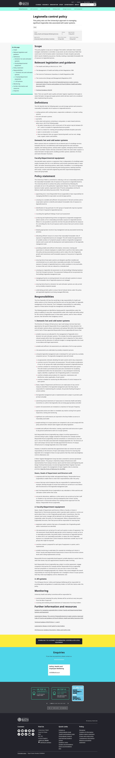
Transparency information (86, 738)
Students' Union (63, 742)
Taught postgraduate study (67, 734)
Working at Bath (56, 9)
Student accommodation (66, 744)
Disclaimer (82, 730)
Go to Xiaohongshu (33, 734)
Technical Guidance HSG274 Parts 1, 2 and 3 (47, 622)
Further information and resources (21, 87)
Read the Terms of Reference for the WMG (53, 469)
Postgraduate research (65, 736)
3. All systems (18, 81)
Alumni (94, 2)
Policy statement (18, 68)
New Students (87, 2)
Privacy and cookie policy (86, 736)
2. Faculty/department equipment (21, 78)
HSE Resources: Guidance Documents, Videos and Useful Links (52, 630)
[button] (47, 703)
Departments (69, 4)
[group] (40, 693)
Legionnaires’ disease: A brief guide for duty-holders (50, 626)
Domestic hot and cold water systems (23, 60)
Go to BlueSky (22, 730)
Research (45, 4)
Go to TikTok (19, 734)
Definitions (17, 56)
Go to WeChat (22, 734)
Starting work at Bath (45, 9)
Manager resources (67, 9)
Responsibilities (18, 70)
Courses (38, 4)
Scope (15, 50)
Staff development (78, 9)
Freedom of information (86, 732)
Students (79, 2)
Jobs (60, 748)
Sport (61, 4)
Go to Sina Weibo (26, 734)
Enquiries (16, 91)
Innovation (54, 4)
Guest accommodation (65, 746)
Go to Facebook (19, 730)
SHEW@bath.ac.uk (54, 672)
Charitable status (22, 753)
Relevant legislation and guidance (20, 53)
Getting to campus (45, 742)
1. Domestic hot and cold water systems (24, 73)
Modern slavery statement (87, 734)
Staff (72, 2)
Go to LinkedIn (29, 730)
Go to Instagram (26, 730)
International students (65, 738)
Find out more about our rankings (57, 708)
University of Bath (24, 3)
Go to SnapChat (33, 730)
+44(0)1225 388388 (43, 740)
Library (61, 740)
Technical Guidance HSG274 (44, 90)
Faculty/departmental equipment (21, 64)
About (77, 4)
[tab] (50, 703)
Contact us (62, 730)
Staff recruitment (34, 9)
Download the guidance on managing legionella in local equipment (59, 641)
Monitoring (17, 84)
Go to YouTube (29, 734)
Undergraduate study (65, 732)
